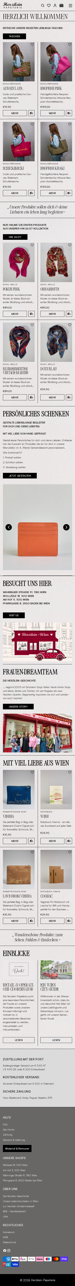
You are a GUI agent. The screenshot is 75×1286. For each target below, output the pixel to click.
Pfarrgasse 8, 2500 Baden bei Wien (22, 1180)
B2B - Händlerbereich (14, 1211)
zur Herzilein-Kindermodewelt (18, 1206)
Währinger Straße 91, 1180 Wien (20, 1175)
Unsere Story (18, 706)
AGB (5, 1237)
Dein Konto (8, 1129)
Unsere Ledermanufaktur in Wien (20, 1201)
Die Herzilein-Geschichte (16, 1196)
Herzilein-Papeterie (43, 1280)
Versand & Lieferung (14, 1139)
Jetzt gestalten (20, 475)
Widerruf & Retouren (17, 1148)
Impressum (9, 1232)
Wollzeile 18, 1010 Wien (15, 1164)
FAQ (5, 1124)
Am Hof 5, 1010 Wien (14, 1170)
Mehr (14, 113)
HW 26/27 (15, 237)
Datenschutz (9, 1242)
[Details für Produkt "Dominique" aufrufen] (37, 527)
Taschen (14, 36)
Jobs (5, 1216)
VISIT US (14, 615)
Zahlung (7, 1134)
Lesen (19, 1040)
